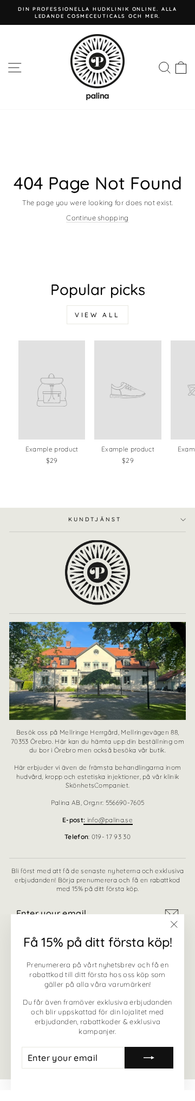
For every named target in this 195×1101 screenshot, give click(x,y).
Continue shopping (97, 217)
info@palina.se (108, 820)
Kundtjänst (94, 519)
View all (97, 315)
